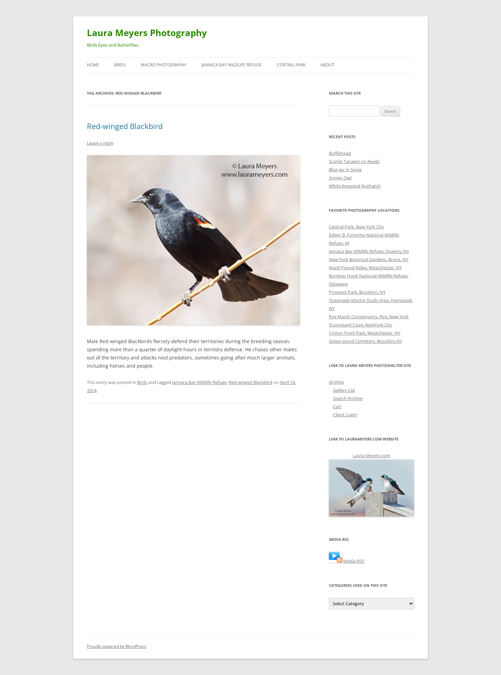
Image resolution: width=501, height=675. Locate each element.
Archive (336, 382)
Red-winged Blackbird (125, 126)
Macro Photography (163, 65)
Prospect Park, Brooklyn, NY (357, 292)
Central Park (291, 65)
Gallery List (344, 390)
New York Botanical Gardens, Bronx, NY (368, 259)
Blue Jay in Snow (345, 169)
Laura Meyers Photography (147, 33)
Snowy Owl (340, 178)
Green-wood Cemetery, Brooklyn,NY (365, 341)
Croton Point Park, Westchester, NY (364, 333)
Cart (337, 406)
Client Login (345, 415)
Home (93, 65)
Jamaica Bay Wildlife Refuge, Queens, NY (369, 251)
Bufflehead (340, 153)
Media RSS (353, 561)
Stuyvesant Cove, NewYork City (360, 325)
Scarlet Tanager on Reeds (354, 161)
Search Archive (348, 398)
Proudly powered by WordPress (116, 646)
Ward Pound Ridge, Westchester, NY (365, 267)
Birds (120, 65)
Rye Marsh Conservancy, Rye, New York (369, 317)
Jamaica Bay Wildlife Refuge (231, 65)
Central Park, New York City (356, 227)
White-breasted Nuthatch (355, 186)
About (327, 65)
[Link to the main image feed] (335, 561)
